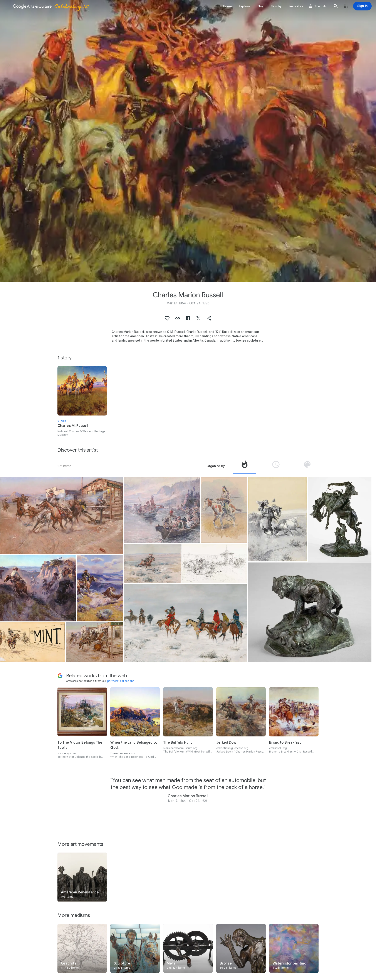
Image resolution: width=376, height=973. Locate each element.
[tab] (244, 466)
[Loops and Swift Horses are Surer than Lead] (100, 588)
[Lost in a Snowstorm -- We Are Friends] (185, 623)
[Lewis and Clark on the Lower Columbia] (162, 510)
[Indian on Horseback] (224, 510)
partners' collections (120, 681)
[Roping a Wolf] (152, 563)
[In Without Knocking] (94, 642)
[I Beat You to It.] (32, 642)
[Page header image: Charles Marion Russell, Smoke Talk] (188, 141)
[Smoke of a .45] (61, 515)
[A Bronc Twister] (339, 519)
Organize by (216, 466)
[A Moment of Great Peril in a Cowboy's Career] (277, 519)
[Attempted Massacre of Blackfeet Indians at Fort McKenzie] (214, 563)
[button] (6, 6)
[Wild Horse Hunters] (38, 588)
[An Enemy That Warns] (309, 612)
